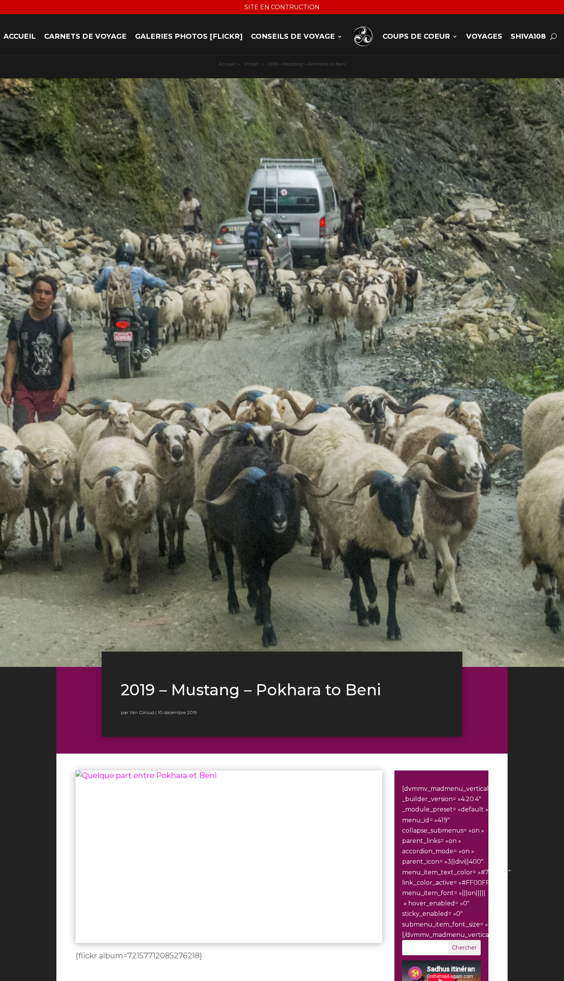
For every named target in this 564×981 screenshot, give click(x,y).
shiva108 (528, 36)
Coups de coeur (416, 36)
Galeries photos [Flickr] (188, 36)
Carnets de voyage (85, 36)
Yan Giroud (142, 712)
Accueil (19, 36)
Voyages (484, 36)
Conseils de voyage (293, 36)
